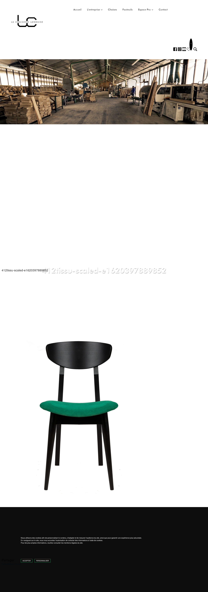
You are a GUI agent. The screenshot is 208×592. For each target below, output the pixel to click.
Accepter (27, 561)
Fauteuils (128, 9)
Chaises (112, 9)
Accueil (77, 9)
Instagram (179, 49)
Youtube (184, 49)
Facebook (175, 49)
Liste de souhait (188, 49)
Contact (163, 9)
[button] (195, 49)
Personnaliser (42, 561)
